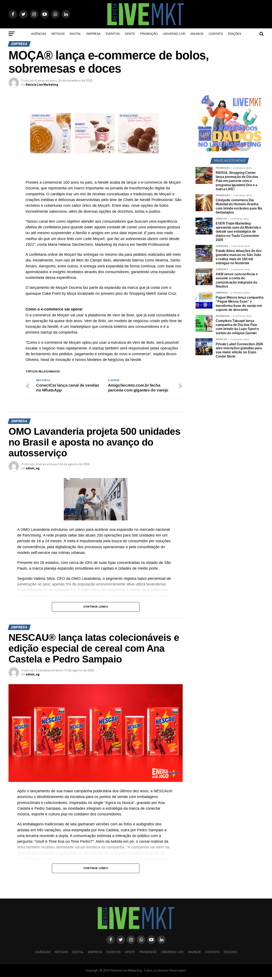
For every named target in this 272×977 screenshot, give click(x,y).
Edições (234, 33)
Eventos (113, 33)
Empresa (93, 33)
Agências (38, 33)
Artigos (58, 33)
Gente (130, 33)
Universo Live (174, 33)
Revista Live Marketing (42, 84)
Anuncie (197, 33)
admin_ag (33, 468)
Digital (75, 33)
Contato (216, 33)
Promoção (149, 33)
